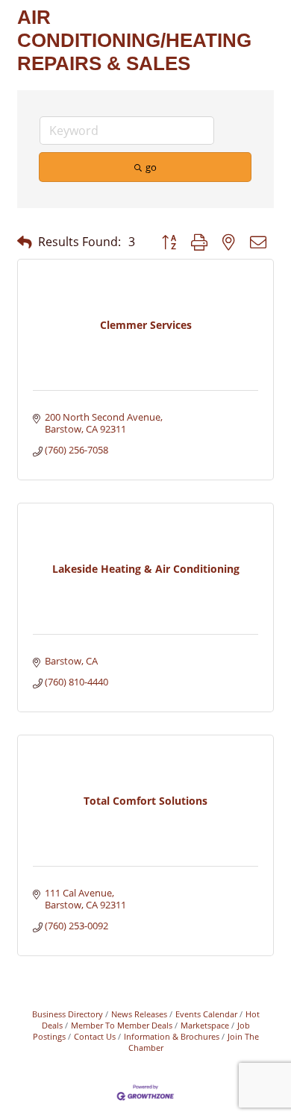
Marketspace (205, 1025)
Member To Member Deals (121, 1025)
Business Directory (67, 1014)
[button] (24, 242)
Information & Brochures (171, 1036)
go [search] (151, 167)
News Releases (139, 1014)
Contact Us (95, 1036)
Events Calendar (206, 1014)
